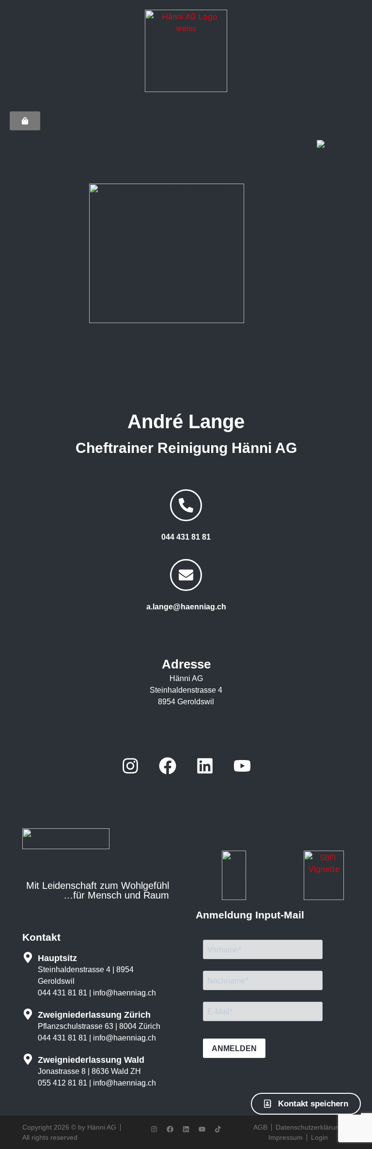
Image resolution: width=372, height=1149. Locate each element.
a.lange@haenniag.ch (186, 607)
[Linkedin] (204, 765)
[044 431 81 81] (186, 505)
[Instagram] (130, 765)
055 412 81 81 (62, 1083)
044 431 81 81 (186, 537)
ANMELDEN (234, 1048)
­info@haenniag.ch (124, 993)
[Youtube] (242, 765)
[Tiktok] (218, 1129)
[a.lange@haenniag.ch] (186, 575)
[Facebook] (167, 765)
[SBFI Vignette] (324, 897)
